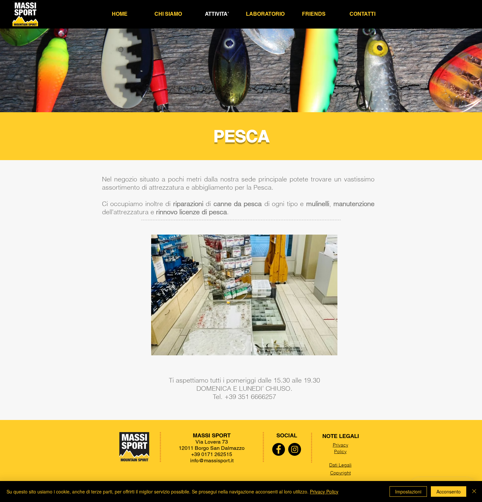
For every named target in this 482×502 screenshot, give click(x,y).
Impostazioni (408, 491)
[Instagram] (294, 449)
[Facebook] (278, 449)
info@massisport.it (211, 460)
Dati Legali (340, 465)
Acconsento (448, 491)
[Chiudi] (474, 491)
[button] (314, 14)
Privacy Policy (340, 448)
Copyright (340, 473)
